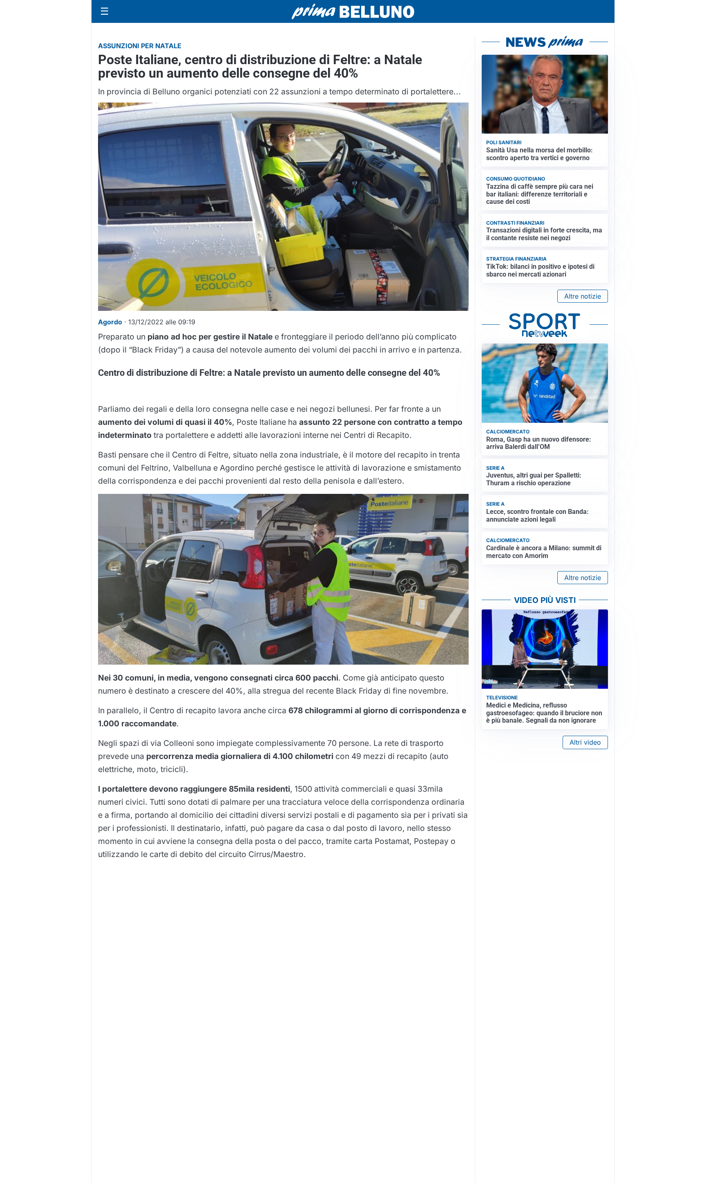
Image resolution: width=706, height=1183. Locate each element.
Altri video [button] (585, 742)
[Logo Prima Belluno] (353, 11)
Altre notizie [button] (582, 296)
